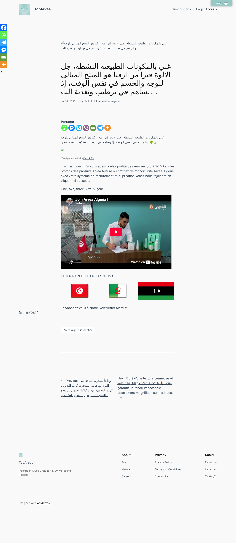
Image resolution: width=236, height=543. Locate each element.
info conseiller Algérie (106, 101)
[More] (107, 128)
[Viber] (86, 128)
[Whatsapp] (64, 128)
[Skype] (79, 128)
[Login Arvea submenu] (216, 9)
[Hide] (1, 71)
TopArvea (42, 9)
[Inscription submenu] (191, 9)
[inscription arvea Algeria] (118, 291)
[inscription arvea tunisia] (80, 291)
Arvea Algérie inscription (78, 330)
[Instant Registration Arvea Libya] (156, 291)
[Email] (93, 128)
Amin (87, 101)
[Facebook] (3, 27)
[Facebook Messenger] (71, 128)
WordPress (43, 502)
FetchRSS (88, 158)
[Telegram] (100, 128)
